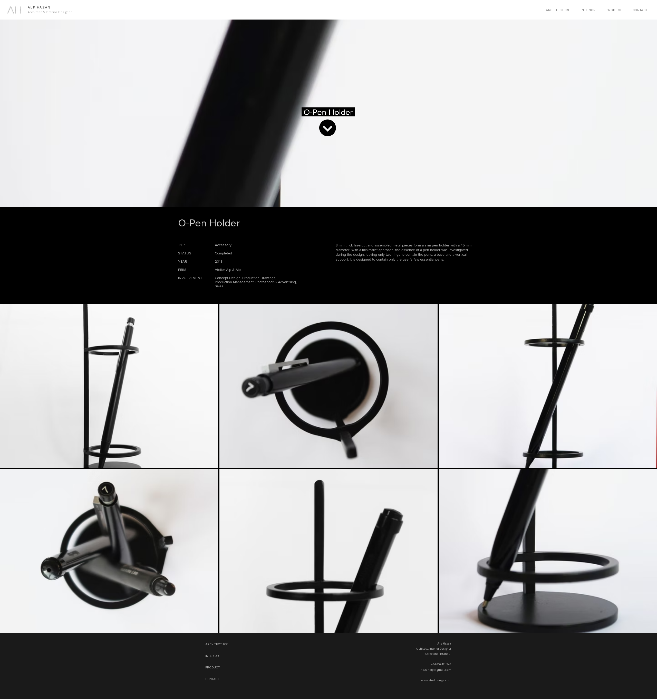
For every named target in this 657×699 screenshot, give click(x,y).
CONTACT (212, 679)
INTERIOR (212, 656)
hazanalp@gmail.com (436, 670)
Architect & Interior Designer (50, 12)
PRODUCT (212, 667)
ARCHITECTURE (216, 644)
